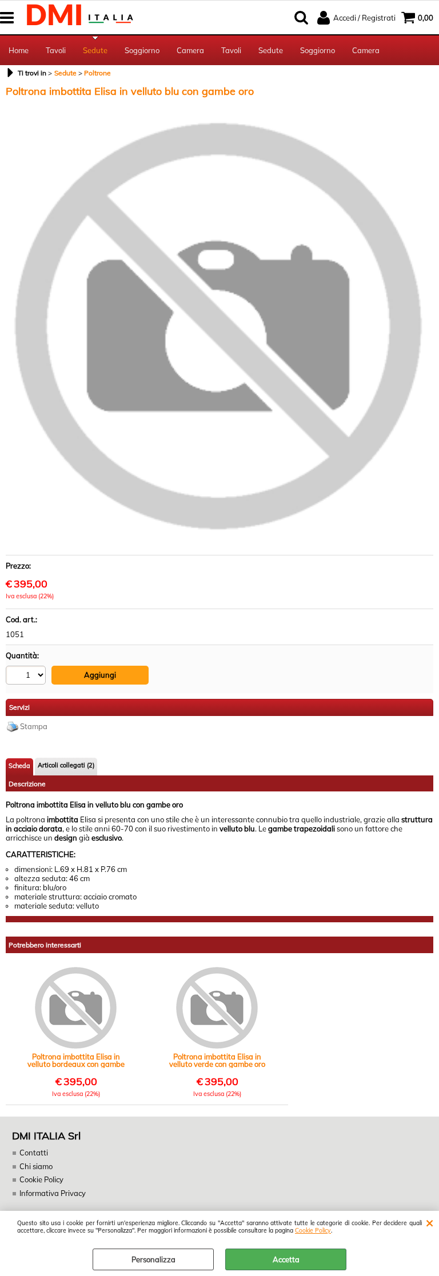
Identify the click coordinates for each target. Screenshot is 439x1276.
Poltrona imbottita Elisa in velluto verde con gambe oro (217, 1060)
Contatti (33, 1152)
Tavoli (56, 50)
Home (19, 50)
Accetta (286, 1259)
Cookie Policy (313, 1230)
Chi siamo (36, 1166)
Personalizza (153, 1259)
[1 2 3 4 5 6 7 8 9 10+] (27, 677)
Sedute (95, 50)
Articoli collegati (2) (66, 765)
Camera (190, 50)
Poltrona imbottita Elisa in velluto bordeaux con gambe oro (76, 1060)
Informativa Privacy (52, 1193)
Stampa (33, 726)
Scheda (19, 766)
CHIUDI (429, 1222)
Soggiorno (142, 50)
